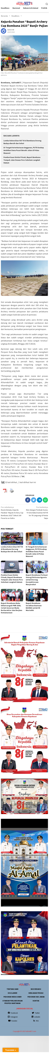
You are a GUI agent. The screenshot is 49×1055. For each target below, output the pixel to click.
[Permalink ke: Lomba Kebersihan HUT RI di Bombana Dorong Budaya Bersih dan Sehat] (12, 538)
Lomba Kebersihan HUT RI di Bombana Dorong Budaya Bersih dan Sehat (12, 549)
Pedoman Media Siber (13, 997)
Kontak (36, 1001)
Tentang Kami (12, 989)
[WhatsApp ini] (45, 500)
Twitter (37, 1013)
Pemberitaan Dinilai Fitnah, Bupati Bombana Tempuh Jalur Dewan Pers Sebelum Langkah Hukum (22, 160)
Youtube (14, 1021)
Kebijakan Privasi (36, 993)
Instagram (14, 1017)
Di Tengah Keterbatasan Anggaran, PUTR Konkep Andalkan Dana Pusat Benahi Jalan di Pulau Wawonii (24, 150)
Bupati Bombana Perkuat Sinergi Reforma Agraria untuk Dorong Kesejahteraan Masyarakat (37, 580)
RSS (37, 1021)
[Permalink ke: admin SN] (3, 31)
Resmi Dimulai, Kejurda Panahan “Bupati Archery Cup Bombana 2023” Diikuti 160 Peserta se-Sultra (12, 512)
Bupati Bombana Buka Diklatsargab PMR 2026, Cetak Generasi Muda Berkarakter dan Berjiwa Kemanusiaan (11, 608)
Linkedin (37, 1017)
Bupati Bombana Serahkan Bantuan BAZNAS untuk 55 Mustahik (34, 606)
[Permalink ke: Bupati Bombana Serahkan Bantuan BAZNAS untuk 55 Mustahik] (37, 595)
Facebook (14, 1013)
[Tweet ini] (33, 500)
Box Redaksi (36, 989)
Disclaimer (12, 993)
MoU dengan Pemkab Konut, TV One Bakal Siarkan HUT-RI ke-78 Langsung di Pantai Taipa (37, 512)
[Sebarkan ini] (27, 500)
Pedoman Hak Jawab (35, 997)
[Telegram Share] (39, 500)
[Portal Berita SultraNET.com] (24, 3)
